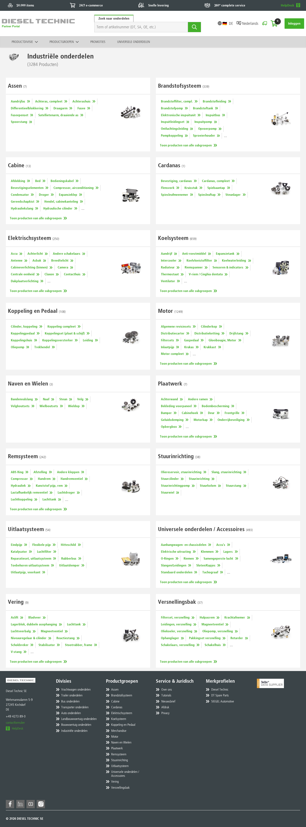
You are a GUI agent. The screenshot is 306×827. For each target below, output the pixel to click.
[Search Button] (194, 27)
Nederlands (250, 23)
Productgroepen (62, 42)
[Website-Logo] (38, 23)
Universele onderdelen (133, 42)
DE (231, 23)
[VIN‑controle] (264, 23)
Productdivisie (22, 42)
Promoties (97, 42)
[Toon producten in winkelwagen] (274, 23)
